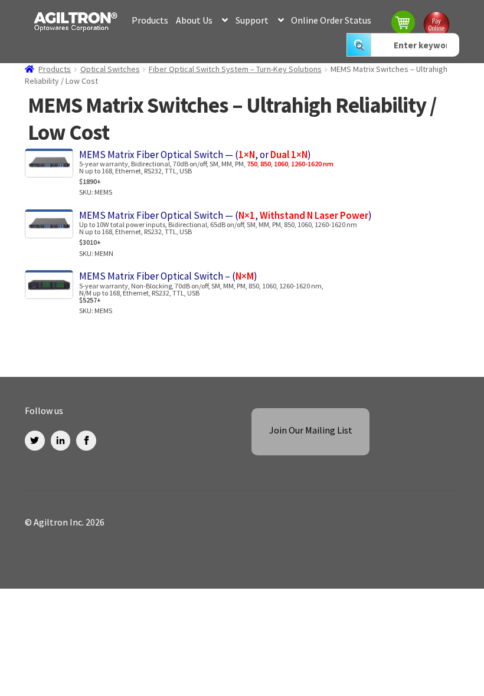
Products (150, 20)
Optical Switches (110, 69)
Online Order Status (331, 20)
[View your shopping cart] (404, 24)
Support (252, 20)
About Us (194, 20)
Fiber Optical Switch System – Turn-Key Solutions (235, 69)
